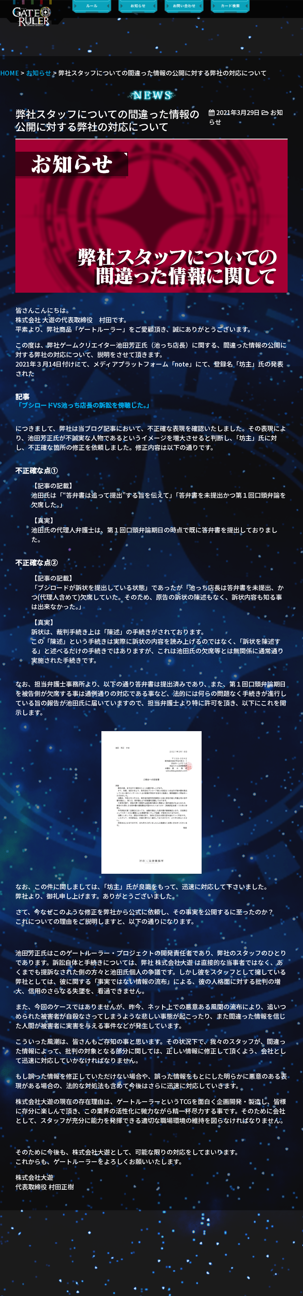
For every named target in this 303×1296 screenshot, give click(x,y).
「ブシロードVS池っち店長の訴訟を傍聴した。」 (84, 405)
